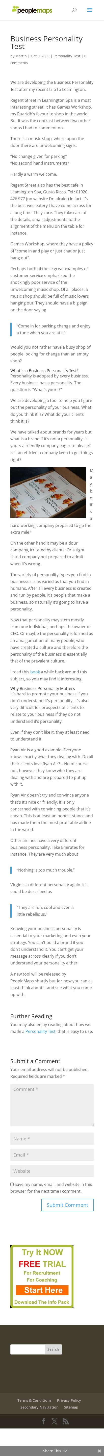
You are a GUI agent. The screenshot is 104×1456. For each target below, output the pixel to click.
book (35, 672)
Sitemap (71, 1407)
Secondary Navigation (39, 1407)
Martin (21, 56)
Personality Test (67, 56)
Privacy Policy (69, 1400)
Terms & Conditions (34, 1400)
